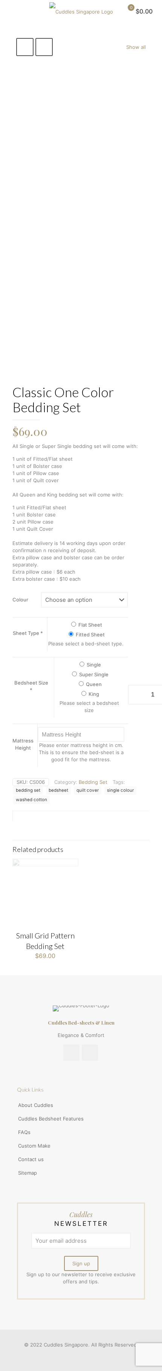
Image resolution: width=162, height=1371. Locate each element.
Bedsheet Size (31, 686)
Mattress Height (23, 744)
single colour (120, 790)
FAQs (24, 1132)
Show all (136, 47)
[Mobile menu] (10, 11)
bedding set (28, 790)
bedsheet (58, 790)
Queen (93, 684)
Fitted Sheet (90, 635)
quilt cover (87, 790)
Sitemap (27, 1173)
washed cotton (31, 799)
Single (93, 665)
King (93, 694)
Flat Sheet (89, 625)
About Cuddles (35, 1105)
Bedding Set (93, 782)
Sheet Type (28, 633)
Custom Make (34, 1146)
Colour (20, 600)
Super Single (93, 674)
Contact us (31, 1159)
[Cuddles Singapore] (81, 11)
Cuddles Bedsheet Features (51, 1119)
